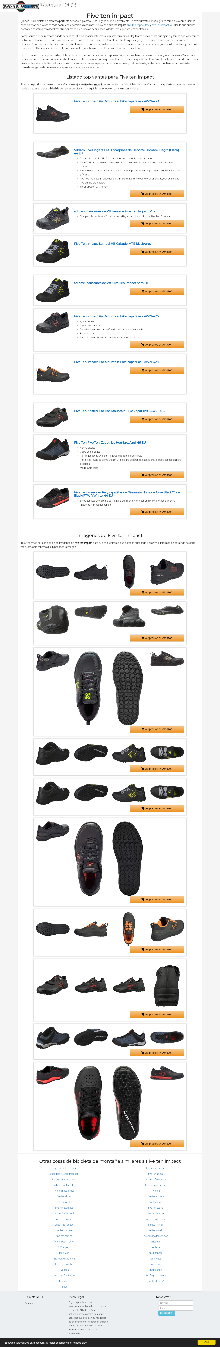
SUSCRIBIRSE (166, 1313)
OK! (206, 1342)
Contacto (29, 1303)
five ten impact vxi (162, 25)
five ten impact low (138, 25)
